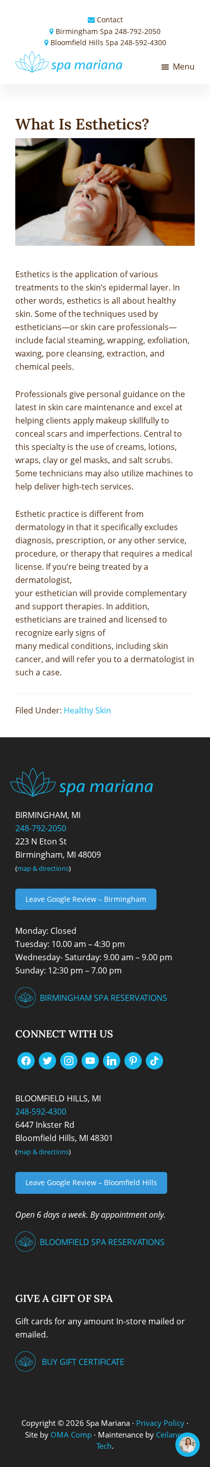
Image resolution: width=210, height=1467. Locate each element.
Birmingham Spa (84, 31)
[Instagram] (68, 1060)
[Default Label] (90, 1060)
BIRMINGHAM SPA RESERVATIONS (103, 997)
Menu (184, 66)
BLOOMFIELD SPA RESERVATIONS (102, 1242)
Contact (110, 19)
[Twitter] (47, 1060)
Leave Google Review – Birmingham (85, 899)
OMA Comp (71, 1434)
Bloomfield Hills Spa (84, 42)
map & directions (43, 868)
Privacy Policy (160, 1423)
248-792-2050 (138, 31)
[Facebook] (26, 1060)
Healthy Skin (87, 710)
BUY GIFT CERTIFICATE (83, 1361)
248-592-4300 (143, 42)
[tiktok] (154, 1060)
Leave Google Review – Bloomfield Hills (91, 1182)
